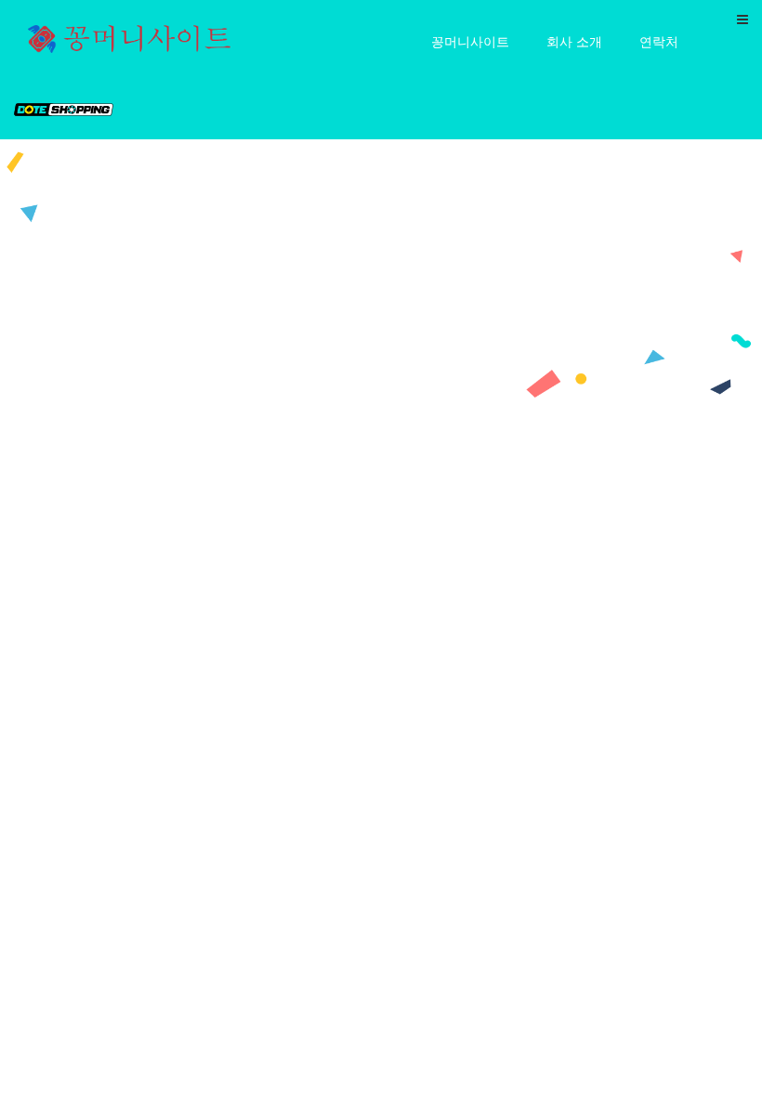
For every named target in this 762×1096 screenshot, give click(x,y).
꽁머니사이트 (470, 41)
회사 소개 (574, 41)
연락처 (658, 41)
